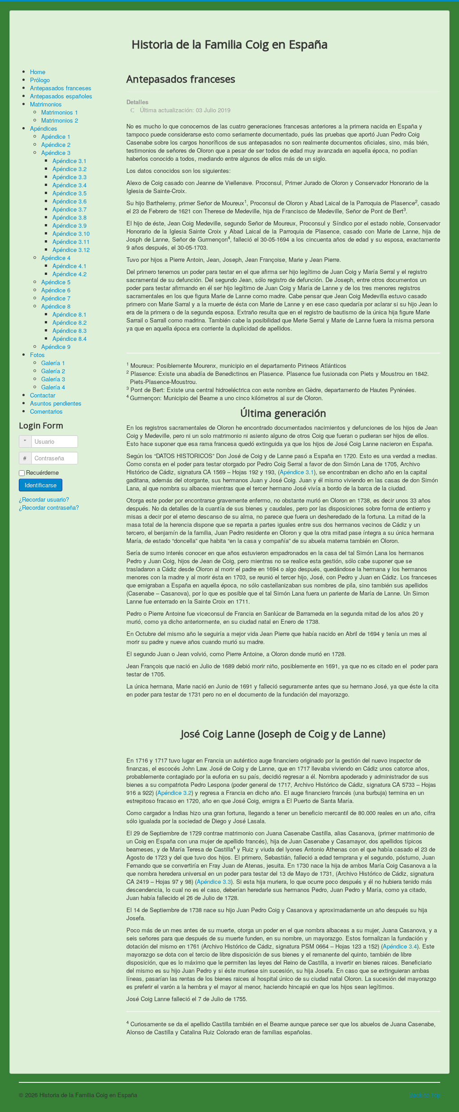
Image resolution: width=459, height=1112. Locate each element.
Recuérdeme (42, 472)
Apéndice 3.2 (174, 792)
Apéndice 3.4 (400, 946)
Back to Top (424, 1094)
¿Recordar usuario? (44, 499)
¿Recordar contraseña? (49, 507)
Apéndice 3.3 (214, 881)
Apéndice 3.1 (297, 472)
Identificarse (40, 485)
